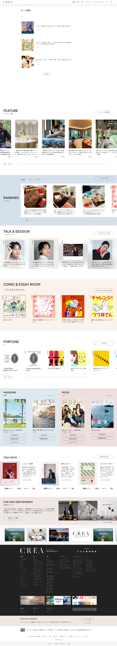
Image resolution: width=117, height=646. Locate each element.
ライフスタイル (22, 568)
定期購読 (70, 636)
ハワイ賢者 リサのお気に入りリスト (38, 566)
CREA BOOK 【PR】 (23, 612)
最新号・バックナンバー (24, 610)
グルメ (38, 64)
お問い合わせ (45, 636)
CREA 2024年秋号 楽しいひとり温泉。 (50, 586)
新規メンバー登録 (13, 518)
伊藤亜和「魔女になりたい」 (77, 561)
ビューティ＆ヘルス (23, 570)
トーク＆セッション (88, 2)
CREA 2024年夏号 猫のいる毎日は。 (50, 589)
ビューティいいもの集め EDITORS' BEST (37, 579)
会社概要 (38, 636)
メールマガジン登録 (87, 619)
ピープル (34, 610)
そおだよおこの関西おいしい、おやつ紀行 (38, 572)
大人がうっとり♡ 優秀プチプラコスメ (38, 582)
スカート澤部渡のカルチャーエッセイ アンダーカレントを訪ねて (78, 573)
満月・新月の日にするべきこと (91, 570)
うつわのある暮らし (36, 576)
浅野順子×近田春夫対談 (64, 564)
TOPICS (21, 583)
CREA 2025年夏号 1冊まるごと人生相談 (50, 576)
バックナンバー (51, 395)
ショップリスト (14, 442)
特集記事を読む (14, 439)
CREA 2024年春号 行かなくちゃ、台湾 (50, 592)
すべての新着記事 (23, 559)
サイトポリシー (77, 636)
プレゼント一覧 (107, 522)
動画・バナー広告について (53, 636)
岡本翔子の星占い (89, 561)
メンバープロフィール (50, 610)
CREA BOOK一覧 (103, 457)
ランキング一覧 (104, 178)
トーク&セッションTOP (64, 559)
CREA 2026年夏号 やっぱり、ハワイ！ (50, 562)
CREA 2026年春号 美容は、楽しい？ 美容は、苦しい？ (52, 565)
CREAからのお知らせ (23, 585)
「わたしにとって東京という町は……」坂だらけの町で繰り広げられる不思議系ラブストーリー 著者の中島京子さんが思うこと (54, 43)
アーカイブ (22, 577)
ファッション (22, 572)
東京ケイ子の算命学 (89, 566)
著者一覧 (46, 74)
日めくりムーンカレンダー (90, 568)
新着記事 (73, 2)
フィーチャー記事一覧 (104, 112)
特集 (82, 2)
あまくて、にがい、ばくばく (77, 570)
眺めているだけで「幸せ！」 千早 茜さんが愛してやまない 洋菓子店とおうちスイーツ (54, 60)
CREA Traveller (49, 643)
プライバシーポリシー (85, 636)
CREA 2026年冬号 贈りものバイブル (50, 569)
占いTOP (104, 343)
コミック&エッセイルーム (99, 2)
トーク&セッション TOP (103, 233)
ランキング (22, 575)
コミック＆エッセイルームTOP (104, 290)
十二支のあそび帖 (76, 566)
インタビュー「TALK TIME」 (77, 568)
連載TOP (34, 559)
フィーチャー (22, 579)
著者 (34, 612)
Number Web (56, 643)
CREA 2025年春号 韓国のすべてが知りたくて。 (51, 580)
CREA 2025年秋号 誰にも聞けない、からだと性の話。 (52, 572)
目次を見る (15, 435)
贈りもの (21, 561)
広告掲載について (63, 636)
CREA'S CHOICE (23, 581)
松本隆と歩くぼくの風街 (64, 566)
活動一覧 (48, 612)
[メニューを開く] (111, 2)
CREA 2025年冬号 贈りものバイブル (50, 583)
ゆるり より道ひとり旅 (76, 576)
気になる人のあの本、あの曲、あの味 (65, 562)
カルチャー (38, 29)
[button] (5, 164)
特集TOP (48, 559)
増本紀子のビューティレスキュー (38, 586)
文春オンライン (63, 643)
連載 (78, 2)
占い (107, 2)
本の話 (69, 643)
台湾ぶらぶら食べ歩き (37, 561)
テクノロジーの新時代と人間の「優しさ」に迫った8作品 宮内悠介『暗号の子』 (53, 26)
